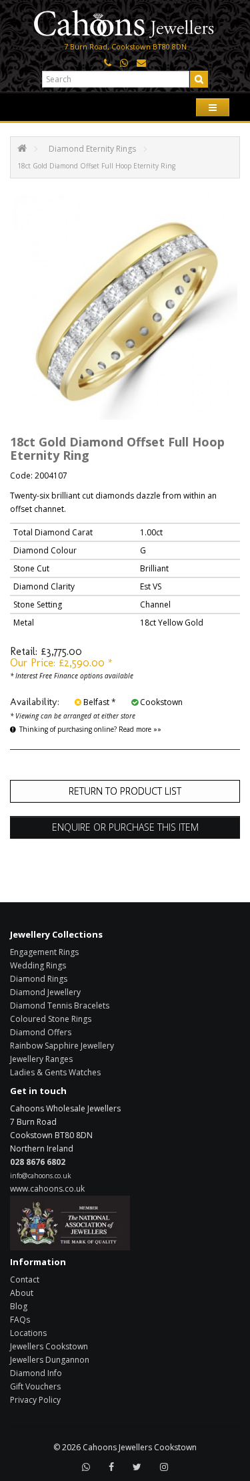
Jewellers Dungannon (49, 1359)
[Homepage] (125, 22)
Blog (18, 1306)
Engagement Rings (44, 952)
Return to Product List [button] (125, 791)
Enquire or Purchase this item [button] (125, 827)
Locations (28, 1333)
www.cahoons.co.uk (47, 1188)
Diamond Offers (40, 1032)
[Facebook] (111, 1467)
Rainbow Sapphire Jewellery (62, 1045)
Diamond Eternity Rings (92, 148)
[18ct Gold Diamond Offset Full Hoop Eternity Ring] (125, 307)
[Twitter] (137, 1467)
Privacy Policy (35, 1399)
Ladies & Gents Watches (55, 1072)
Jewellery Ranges (41, 1059)
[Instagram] (164, 1467)
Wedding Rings (38, 965)
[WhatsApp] (86, 1467)
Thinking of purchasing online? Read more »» (90, 729)
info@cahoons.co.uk (40, 1175)
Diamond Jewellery (45, 992)
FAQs (20, 1319)
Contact (24, 1279)
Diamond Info (36, 1373)
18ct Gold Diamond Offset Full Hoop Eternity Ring (96, 165)
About (21, 1293)
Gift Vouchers (35, 1386)
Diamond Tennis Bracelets (59, 1005)
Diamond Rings (38, 978)
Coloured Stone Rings (50, 1019)
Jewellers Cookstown (49, 1346)
